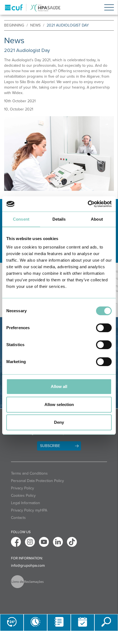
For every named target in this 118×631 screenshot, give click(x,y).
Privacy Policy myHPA (29, 510)
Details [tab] (59, 219)
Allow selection (59, 404)
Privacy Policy (22, 488)
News (35, 25)
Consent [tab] (21, 219)
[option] (59, 153)
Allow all (59, 386)
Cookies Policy (23, 495)
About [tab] (97, 219)
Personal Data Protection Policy (37, 480)
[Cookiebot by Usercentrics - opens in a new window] (88, 204)
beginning (14, 25)
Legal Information (25, 503)
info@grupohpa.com (28, 565)
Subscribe (50, 445)
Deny (59, 422)
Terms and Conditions (29, 473)
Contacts (18, 517)
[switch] (104, 327)
